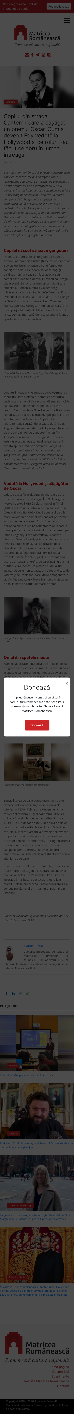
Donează (37, 725)
